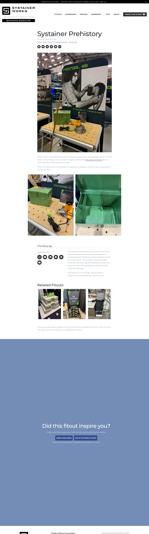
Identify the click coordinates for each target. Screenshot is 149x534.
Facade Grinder (61, 42)
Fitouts (58, 14)
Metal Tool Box (48, 42)
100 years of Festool (94, 160)
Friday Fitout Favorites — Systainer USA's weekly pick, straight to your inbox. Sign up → (74, 2)
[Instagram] (39, 257)
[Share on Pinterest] (43, 46)
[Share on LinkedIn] (51, 46)
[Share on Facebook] (39, 46)
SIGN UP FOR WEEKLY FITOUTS (85, 438)
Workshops (70, 14)
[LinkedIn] (50, 257)
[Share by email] (55, 46)
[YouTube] (45, 257)
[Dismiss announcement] (146, 1)
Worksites (96, 14)
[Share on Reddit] (47, 46)
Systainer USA (25, 20)
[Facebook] (56, 257)
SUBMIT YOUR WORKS (64, 438)
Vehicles (83, 14)
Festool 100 (72, 42)
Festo (39, 42)
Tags (108, 14)
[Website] (61, 257)
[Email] (39, 262)
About (117, 14)
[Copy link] (59, 46)
